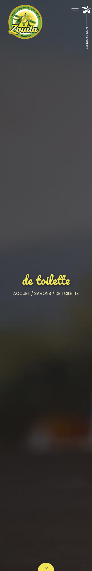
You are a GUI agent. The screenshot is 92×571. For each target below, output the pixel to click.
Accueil (21, 293)
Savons (42, 293)
